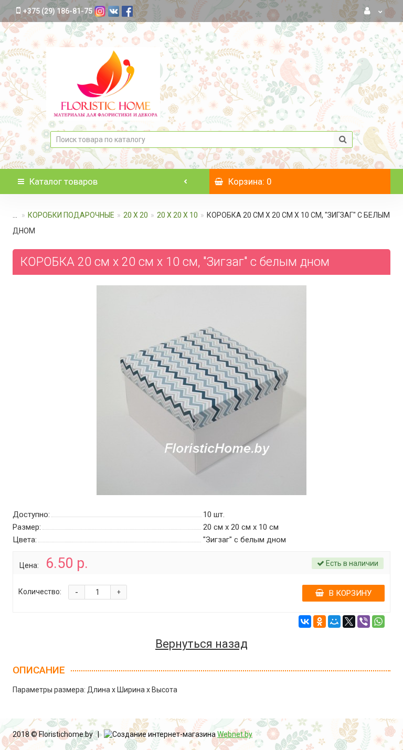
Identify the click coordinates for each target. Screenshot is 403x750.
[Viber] (363, 621)
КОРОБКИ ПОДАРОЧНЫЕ (71, 215)
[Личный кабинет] (373, 11)
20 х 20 (135, 215)
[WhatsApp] (378, 621)
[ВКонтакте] (305, 621)
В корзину (350, 593)
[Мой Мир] (334, 621)
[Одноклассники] (319, 621)
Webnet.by (234, 734)
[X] (349, 621)
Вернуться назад (201, 644)
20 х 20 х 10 (177, 215)
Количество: (39, 591)
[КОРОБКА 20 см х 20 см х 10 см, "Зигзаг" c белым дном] (201, 390)
